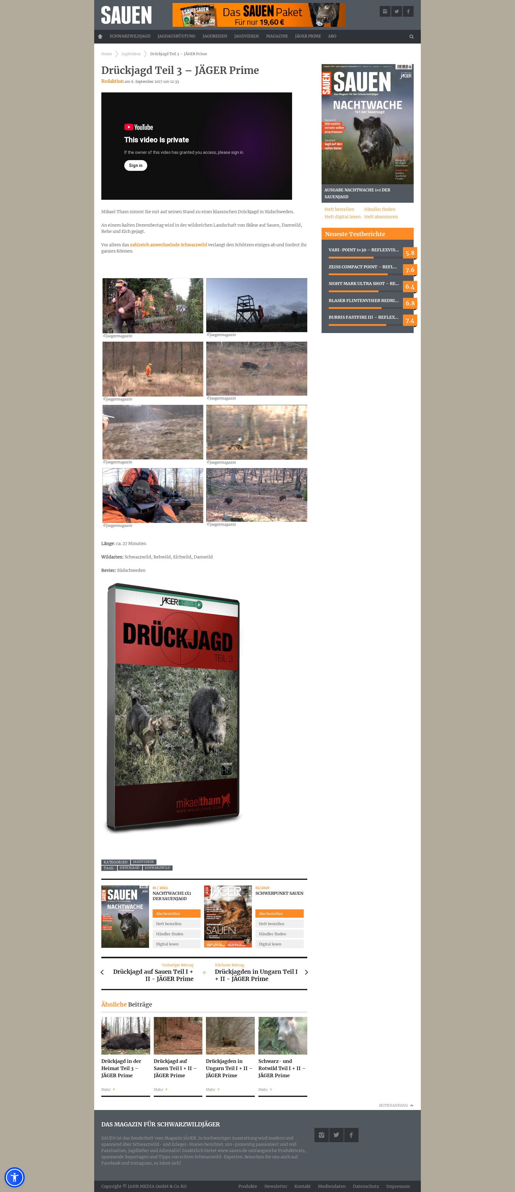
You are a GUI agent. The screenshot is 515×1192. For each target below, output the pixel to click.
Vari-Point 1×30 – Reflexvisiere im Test (368, 250)
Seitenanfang (393, 1105)
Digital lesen (167, 944)
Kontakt (302, 1186)
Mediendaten (332, 1186)
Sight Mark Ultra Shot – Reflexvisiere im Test (368, 283)
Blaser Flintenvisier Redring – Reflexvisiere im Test (368, 300)
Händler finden (169, 934)
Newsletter (275, 1186)
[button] (14, 1177)
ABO (332, 36)
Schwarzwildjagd (130, 36)
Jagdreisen (215, 36)
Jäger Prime (308, 36)
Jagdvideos (246, 36)
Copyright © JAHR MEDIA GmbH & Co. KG (144, 1186)
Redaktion (112, 81)
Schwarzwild (157, 868)
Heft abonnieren (381, 216)
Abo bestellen (168, 913)
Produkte (247, 1186)
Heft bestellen (169, 924)
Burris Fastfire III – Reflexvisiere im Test (368, 317)
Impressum (398, 1186)
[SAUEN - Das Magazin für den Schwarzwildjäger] (132, 15)
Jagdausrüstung (177, 36)
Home (100, 36)
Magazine (277, 36)
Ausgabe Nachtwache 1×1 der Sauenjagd (357, 193)
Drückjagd (130, 868)
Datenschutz (366, 1186)
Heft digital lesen (343, 216)
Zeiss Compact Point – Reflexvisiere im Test (368, 267)
